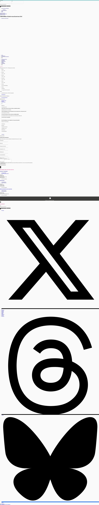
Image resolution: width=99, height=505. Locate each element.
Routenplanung (3, 94)
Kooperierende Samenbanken (5, 56)
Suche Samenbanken (4, 10)
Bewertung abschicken (2, 163)
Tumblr (2, 312)
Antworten (3, 134)
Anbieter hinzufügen (2, 14)
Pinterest (3, 311)
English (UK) (4, 504)
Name (0, 157)
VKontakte (3, 314)
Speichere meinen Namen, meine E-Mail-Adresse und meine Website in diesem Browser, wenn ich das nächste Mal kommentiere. (17, 162)
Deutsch (9, 504)
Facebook (3, 210)
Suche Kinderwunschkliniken (5, 8)
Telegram (3, 310)
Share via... (3, 316)
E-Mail (1, 158)
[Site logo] (6, 3)
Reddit (2, 313)
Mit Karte (4, 9)
